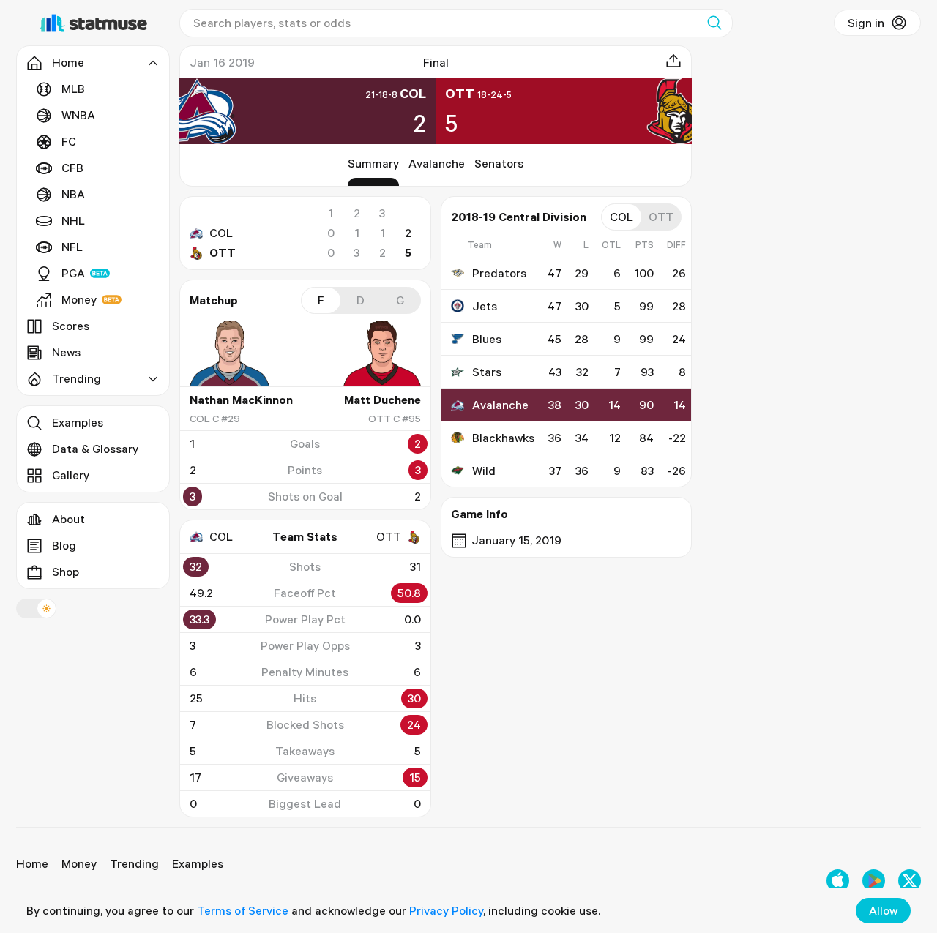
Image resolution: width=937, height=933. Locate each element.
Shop (65, 571)
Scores (70, 326)
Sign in (866, 23)
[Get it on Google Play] (873, 880)
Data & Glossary (95, 449)
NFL (72, 247)
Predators (499, 273)
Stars (486, 372)
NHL (73, 220)
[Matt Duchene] (377, 353)
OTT (222, 252)
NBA (73, 194)
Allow (883, 910)
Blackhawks (503, 438)
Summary (373, 163)
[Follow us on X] (910, 881)
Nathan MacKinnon (241, 399)
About (68, 519)
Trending (134, 863)
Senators (498, 163)
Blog (64, 545)
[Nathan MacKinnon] (233, 353)
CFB (72, 168)
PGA (73, 273)
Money (79, 299)
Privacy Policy (446, 910)
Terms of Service (242, 910)
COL (221, 233)
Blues (486, 339)
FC (68, 141)
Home (32, 863)
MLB (73, 88)
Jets (484, 306)
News (66, 352)
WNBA (78, 115)
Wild (484, 470)
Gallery (70, 475)
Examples (77, 422)
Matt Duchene (382, 399)
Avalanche (436, 163)
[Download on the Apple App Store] (837, 880)
